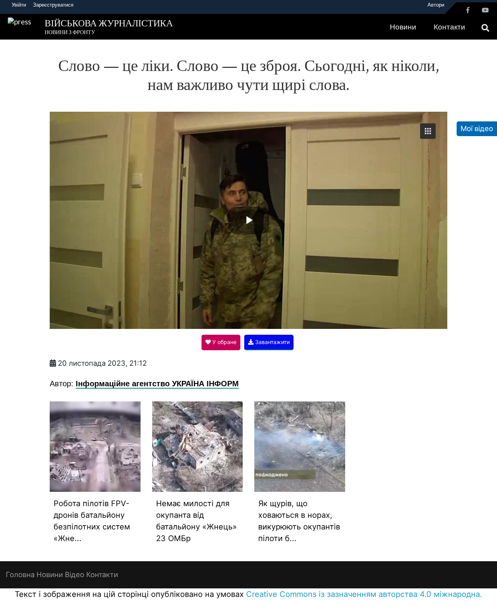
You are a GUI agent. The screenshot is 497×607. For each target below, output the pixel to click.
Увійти (19, 5)
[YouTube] (485, 10)
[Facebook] (468, 10)
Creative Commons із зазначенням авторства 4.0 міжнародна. (364, 594)
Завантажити (272, 342)
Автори (435, 5)
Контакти (449, 26)
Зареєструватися (53, 5)
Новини (403, 26)
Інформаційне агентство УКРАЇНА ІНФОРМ (157, 383)
